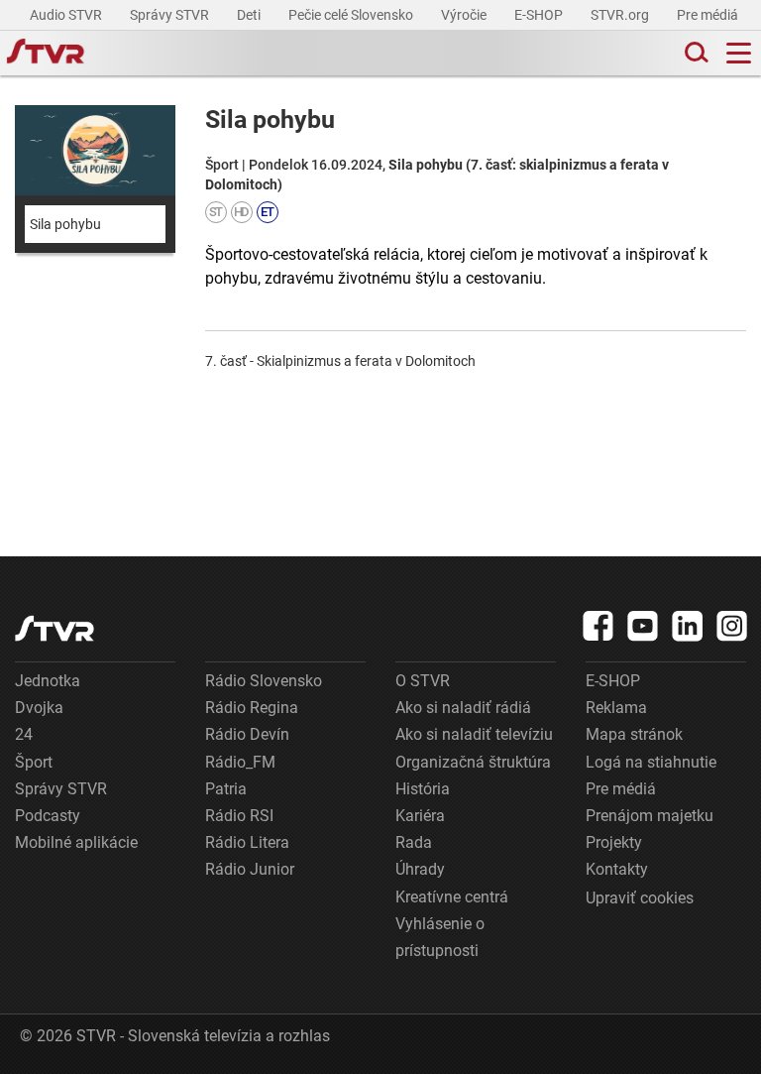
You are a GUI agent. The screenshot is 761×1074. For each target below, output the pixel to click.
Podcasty (47, 815)
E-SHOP (540, 15)
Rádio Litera (247, 842)
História (422, 788)
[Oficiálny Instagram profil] (732, 626)
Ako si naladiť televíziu (474, 734)
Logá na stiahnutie (651, 762)
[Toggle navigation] (738, 53)
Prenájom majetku (649, 815)
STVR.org (621, 15)
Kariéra (420, 815)
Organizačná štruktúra (473, 762)
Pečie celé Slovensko (352, 15)
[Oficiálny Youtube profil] (643, 626)
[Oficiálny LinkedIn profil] (687, 626)
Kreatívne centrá (451, 897)
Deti (250, 15)
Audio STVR (67, 15)
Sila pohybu (65, 224)
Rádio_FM (240, 762)
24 (24, 734)
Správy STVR (171, 15)
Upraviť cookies (640, 898)
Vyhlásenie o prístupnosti (440, 937)
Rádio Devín (247, 734)
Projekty (614, 842)
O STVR (422, 680)
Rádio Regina (251, 707)
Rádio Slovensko (263, 680)
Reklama (616, 707)
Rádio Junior (249, 869)
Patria (226, 788)
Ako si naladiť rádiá (463, 707)
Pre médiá (709, 15)
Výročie (465, 15)
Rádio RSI (239, 815)
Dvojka (39, 707)
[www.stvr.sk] (54, 628)
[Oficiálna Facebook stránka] (598, 626)
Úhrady (420, 869)
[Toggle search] (694, 53)
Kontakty (617, 869)
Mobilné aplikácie (76, 842)
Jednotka (47, 680)
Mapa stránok (634, 734)
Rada (413, 842)
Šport (34, 762)
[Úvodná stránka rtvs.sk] (45, 53)
